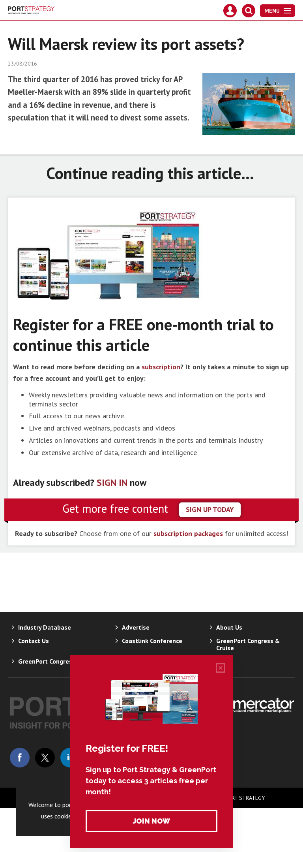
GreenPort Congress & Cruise (248, 644)
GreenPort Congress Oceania (59, 661)
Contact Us (33, 641)
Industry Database (44, 627)
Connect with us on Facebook (19, 757)
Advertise (136, 627)
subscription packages (188, 533)
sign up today (210, 509)
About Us (229, 627)
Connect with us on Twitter (45, 757)
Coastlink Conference (152, 641)
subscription (161, 366)
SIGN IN (112, 482)
